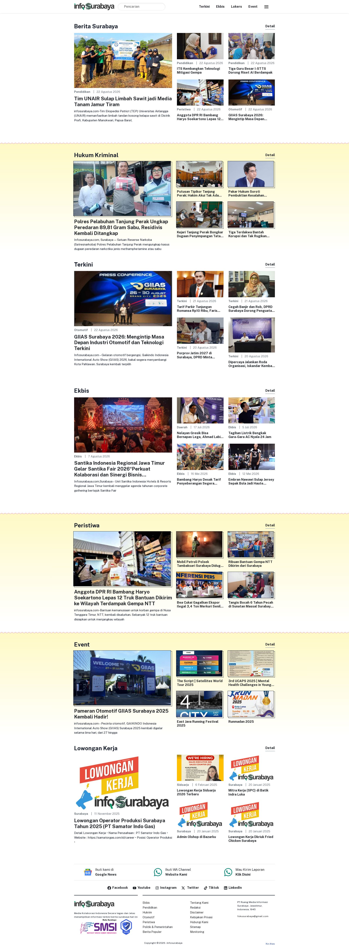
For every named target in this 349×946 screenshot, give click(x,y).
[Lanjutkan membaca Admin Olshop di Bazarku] (200, 814)
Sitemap (195, 927)
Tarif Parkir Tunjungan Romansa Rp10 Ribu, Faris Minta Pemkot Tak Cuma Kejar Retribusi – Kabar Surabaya (197, 309)
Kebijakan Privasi (201, 917)
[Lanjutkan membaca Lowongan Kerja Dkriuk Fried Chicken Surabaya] (251, 814)
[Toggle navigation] (266, 6)
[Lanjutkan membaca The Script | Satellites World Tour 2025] (200, 664)
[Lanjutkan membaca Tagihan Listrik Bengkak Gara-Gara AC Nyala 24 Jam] (251, 410)
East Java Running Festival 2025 (197, 723)
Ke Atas (270, 943)
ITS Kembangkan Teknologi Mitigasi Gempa (198, 70)
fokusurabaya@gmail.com (252, 916)
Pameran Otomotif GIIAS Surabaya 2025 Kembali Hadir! (121, 714)
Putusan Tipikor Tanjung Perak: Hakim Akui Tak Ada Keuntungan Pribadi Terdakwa (198, 193)
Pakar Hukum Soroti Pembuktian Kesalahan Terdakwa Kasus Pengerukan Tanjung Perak (251, 193)
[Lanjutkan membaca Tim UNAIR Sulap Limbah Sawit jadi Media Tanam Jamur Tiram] (123, 60)
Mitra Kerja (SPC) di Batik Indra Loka (248, 792)
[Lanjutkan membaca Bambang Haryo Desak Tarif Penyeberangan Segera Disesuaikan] (200, 456)
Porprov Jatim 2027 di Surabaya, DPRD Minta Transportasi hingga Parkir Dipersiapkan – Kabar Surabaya (198, 355)
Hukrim (147, 912)
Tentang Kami (199, 902)
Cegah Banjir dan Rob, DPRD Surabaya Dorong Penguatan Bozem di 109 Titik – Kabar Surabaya (251, 309)
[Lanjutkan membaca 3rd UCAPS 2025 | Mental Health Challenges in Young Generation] (251, 664)
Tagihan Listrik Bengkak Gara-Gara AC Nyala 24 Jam (249, 435)
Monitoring (197, 931)
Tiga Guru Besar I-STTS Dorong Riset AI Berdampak (250, 70)
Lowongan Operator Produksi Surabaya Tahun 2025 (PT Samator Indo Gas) (119, 823)
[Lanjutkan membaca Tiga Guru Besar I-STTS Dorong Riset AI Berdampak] (251, 46)
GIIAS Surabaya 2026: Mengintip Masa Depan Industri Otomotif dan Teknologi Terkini (246, 117)
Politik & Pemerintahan (158, 927)
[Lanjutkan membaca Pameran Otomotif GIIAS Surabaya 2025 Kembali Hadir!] (123, 679)
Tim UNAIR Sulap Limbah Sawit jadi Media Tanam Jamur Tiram (123, 101)
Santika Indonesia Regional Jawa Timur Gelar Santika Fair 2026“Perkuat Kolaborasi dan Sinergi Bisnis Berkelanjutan (119, 468)
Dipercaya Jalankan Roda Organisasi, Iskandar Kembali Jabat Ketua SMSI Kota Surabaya (251, 364)
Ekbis (220, 6)
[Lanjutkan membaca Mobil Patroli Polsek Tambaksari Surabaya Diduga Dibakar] (200, 545)
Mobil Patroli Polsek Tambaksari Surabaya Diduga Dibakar (199, 564)
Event (253, 6)
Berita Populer (152, 931)
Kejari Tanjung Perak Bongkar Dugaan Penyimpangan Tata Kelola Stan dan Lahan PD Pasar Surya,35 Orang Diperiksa (200, 234)
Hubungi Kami (199, 922)
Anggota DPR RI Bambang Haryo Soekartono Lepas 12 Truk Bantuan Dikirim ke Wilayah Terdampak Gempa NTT (199, 117)
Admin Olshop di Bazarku (196, 837)
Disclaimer (197, 912)
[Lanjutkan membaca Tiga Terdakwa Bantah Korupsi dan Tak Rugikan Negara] (251, 215)
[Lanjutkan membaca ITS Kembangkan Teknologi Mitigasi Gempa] (200, 46)
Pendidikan (82, 91)
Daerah (182, 427)
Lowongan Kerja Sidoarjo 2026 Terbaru (196, 792)
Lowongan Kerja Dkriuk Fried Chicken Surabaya (250, 839)
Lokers (236, 6)
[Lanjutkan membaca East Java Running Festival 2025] (200, 705)
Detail (270, 26)
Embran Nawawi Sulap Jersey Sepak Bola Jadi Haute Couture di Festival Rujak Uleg (251, 481)
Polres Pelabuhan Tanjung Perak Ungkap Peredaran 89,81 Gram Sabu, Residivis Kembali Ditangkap (121, 227)
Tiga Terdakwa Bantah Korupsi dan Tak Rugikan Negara (247, 234)
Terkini (204, 6)
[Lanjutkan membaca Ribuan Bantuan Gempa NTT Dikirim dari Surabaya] (251, 545)
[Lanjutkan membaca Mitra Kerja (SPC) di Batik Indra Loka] (251, 767)
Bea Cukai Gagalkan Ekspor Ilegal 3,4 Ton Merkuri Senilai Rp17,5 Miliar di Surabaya (200, 604)
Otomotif (235, 109)
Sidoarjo (183, 784)
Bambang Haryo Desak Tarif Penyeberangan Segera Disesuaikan (199, 481)
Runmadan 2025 (241, 722)
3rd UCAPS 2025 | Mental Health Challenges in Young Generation (249, 683)
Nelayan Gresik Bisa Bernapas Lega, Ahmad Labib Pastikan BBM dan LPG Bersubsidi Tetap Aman (200, 435)
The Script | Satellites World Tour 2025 (200, 683)
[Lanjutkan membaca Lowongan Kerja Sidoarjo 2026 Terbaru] (200, 767)
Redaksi (195, 907)
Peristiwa (184, 109)
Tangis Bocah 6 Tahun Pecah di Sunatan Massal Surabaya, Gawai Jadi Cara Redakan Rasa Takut (250, 604)
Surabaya (81, 813)
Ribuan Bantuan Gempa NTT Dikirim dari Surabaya (250, 564)
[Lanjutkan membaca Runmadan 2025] (251, 705)
